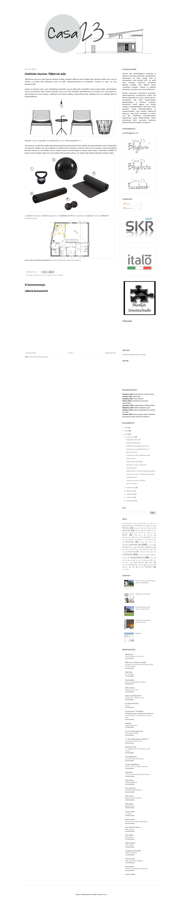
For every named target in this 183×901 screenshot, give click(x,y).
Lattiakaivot (138, 537)
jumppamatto (79, 216)
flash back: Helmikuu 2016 (133, 741)
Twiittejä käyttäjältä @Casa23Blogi (134, 354)
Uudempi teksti (30, 353)
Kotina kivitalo (130, 874)
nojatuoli (34, 141)
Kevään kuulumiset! (131, 725)
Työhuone (125, 565)
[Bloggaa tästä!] (45, 272)
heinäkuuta (131, 501)
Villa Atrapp (129, 804)
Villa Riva (128, 723)
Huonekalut (137, 528)
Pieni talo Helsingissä (132, 827)
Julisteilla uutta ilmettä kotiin (134, 759)
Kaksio (127, 533)
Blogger (104, 894)
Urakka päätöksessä (131, 782)
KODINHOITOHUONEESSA (133, 790)
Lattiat (145, 537)
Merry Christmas (131, 452)
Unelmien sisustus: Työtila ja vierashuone (140, 474)
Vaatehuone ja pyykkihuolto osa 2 (137, 446)
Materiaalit (129, 542)
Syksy (151, 558)
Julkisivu (153, 530)
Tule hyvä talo (130, 859)
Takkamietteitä (131, 468)
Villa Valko (128, 672)
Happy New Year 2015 (133, 440)
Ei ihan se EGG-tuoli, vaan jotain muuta (137, 774)
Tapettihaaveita (131, 477)
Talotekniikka (145, 560)
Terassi (127, 562)
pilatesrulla (95, 216)
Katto (142, 532)
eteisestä (53, 260)
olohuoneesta (75, 260)
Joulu (145, 530)
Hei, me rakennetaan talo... (134, 731)
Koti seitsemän (130, 788)
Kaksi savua (129, 796)
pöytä (48, 141)
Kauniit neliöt (130, 819)
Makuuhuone (143, 539)
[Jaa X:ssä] (47, 272)
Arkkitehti (140, 523)
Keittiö (124, 535)
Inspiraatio (36, 275)
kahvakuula (35, 216)
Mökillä (151, 542)
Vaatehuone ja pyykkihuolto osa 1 (137, 449)
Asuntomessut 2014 (131, 526)
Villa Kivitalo (129, 780)
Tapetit (154, 560)
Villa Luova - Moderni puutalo (135, 662)
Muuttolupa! (129, 837)
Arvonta (148, 523)
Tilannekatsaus (139, 562)
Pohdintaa (131, 547)
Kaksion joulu (130, 458)
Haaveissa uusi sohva (131, 690)
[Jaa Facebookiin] (50, 272)
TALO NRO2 (129, 835)
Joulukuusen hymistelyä (134, 462)
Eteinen (151, 526)
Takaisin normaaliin (131, 853)
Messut (142, 542)
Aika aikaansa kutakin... (132, 733)
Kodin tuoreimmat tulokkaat (134, 861)
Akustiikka (125, 523)
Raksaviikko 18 (129, 806)
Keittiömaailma (138, 535)
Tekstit (127, 204)
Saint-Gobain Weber (144, 551)
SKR (155, 554)
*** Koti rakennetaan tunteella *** (137, 739)
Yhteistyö (148, 567)
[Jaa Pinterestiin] (53, 272)
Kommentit (129, 208)
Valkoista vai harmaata (143, 594)
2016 (126, 428)
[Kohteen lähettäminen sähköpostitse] (42, 272)
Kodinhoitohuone (127, 537)
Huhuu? (127, 705)
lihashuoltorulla (31, 218)
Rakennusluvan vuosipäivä (133, 798)
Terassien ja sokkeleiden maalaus (135, 682)
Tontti (151, 562)
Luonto (152, 537)
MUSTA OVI (129, 654)
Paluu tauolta (129, 845)
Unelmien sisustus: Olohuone (136, 465)
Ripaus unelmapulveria (133, 696)
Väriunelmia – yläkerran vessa (134, 698)
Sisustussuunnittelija (144, 555)
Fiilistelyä (125, 528)
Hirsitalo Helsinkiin (132, 703)
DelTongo (144, 526)
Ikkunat (151, 528)
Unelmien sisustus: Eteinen (135, 480)
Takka (137, 560)
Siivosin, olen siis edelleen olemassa (136, 766)
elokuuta (130, 497)
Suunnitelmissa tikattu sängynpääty (136, 821)
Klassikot (149, 535)
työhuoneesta (62, 260)
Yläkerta (60, 275)
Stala (125, 558)
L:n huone (128, 814)
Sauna (154, 552)
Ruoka (124, 551)
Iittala (145, 528)
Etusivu (70, 353)
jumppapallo (52, 216)
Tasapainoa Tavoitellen (133, 851)
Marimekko (152, 539)
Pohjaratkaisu (141, 547)
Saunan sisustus (131, 483)
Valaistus (125, 567)
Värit (133, 567)
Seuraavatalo (129, 680)
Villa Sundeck (130, 688)
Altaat (133, 523)
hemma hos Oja (130, 747)
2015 (126, 431)
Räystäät (138, 633)
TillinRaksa (129, 772)
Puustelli (125, 549)
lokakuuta (130, 491)
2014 (126, 434)
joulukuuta (131, 437)
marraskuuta (131, 488)
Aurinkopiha (129, 867)
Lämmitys (125, 539)
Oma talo (137, 545)
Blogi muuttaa (129, 829)
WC (140, 567)
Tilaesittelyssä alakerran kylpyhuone (136, 869)
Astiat (154, 523)
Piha (123, 547)
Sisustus (43, 275)
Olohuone (125, 545)
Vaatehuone (150, 565)
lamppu (62, 141)
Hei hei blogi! (129, 674)
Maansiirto (134, 539)
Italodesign (138, 530)
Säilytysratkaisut (127, 560)
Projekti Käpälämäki (132, 764)
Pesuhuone (150, 545)
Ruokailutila (132, 552)
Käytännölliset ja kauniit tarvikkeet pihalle (140, 471)
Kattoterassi (150, 532)
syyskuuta (130, 494)
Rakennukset (135, 549)
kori (79, 141)
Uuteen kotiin (130, 812)
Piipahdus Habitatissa (133, 443)
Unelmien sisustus (52, 275)
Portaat (151, 547)
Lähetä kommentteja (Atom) (38, 357)
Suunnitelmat (137, 557)
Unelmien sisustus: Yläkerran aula (138, 455)
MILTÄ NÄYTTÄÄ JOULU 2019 (134, 656)
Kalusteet (135, 532)
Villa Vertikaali (130, 843)
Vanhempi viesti (110, 353)
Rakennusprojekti (148, 549)
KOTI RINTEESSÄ (131, 757)
